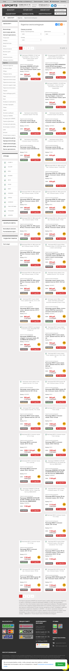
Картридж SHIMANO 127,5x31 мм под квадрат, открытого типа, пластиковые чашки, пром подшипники (30, 68)
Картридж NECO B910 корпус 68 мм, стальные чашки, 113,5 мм (55, 577)
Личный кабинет (60, 10)
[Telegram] (59, 24)
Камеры (5, 40)
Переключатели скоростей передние (10, 79)
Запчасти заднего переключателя (10, 85)
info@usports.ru (44, 5)
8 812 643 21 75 (43, 632)
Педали (5, 90)
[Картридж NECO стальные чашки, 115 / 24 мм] (55, 516)
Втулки (5, 54)
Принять (60, 664)
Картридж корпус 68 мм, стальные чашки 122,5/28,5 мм (55, 121)
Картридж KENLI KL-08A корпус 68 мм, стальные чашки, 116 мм (30, 226)
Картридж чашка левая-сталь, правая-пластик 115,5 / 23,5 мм (55, 281)
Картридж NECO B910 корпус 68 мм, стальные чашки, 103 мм (30, 577)
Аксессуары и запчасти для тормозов (10, 127)
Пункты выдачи (38, 1)
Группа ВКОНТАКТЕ (60, 643)
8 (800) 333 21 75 (24, 5)
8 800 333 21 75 (43, 637)
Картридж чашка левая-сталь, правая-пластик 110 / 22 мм (29, 390)
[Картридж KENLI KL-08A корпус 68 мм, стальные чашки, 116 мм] (30, 219)
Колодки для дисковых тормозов (10, 124)
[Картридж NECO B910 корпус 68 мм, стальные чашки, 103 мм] (30, 570)
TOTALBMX (11, 211)
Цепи (4, 129)
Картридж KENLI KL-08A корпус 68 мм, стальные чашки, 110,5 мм (30, 201)
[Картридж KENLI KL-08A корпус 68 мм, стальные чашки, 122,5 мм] (30, 245)
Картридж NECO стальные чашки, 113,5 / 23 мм (53, 416)
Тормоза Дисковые (8, 121)
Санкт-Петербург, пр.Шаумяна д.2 (22, 1)
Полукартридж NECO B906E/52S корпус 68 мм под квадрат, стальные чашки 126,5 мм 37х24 (55, 66)
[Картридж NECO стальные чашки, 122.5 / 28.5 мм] (30, 461)
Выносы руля (6, 51)
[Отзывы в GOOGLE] (60, 626)
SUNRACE (10, 202)
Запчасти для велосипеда (10, 35)
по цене (62, 48)
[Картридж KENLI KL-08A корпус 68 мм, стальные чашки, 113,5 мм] (55, 192)
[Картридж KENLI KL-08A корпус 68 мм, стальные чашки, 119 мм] (55, 219)
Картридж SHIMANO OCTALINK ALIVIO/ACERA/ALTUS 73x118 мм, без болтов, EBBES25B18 (55, 471)
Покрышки (6, 37)
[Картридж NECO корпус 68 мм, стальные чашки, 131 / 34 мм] (55, 489)
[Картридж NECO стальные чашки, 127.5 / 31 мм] (30, 435)
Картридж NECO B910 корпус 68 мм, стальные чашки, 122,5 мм (55, 390)
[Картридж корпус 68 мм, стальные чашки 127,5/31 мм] (55, 140)
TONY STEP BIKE (12, 206)
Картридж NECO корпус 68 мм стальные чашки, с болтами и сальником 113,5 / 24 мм (54, 552)
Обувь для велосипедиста (10, 146)
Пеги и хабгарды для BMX (10, 93)
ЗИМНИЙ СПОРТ (45, 10)
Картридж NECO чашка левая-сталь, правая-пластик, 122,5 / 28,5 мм (54, 364)
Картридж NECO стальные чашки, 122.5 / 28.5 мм (28, 469)
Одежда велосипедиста (10, 140)
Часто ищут (6, 244)
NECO (9, 180)
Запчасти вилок (7, 49)
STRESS (10, 197)
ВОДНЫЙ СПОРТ (11, 14)
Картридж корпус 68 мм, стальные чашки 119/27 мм (28, 121)
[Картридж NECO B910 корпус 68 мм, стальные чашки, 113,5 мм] (55, 570)
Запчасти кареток (8, 65)
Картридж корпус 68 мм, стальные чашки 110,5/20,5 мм (29, 147)
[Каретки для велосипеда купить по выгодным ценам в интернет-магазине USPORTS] (9, 5)
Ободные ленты (7, 74)
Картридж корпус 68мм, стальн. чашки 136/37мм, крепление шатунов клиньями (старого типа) (55, 311)
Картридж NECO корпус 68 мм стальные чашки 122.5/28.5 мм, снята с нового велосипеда (55, 255)
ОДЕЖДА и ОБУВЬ (28, 14)
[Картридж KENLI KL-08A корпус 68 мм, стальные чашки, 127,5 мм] (30, 273)
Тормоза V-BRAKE (8, 115)
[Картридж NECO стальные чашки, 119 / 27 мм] (30, 542)
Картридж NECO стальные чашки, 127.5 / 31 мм (28, 442)
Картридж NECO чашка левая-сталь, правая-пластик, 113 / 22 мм (30, 417)
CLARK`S (10, 162)
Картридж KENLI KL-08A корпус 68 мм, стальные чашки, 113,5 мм (55, 201)
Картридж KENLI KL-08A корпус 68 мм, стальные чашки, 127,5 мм (30, 282)
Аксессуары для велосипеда (10, 32)
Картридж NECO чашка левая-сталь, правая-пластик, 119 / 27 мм (55, 336)
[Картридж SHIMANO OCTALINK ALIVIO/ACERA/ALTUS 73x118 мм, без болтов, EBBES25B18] (55, 462)
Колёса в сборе (7, 68)
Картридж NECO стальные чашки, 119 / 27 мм (28, 550)
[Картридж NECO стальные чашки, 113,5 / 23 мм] (55, 408)
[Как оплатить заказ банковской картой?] (9, 631)
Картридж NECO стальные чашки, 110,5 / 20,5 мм (53, 442)
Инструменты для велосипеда (10, 138)
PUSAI (9, 184)
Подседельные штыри (9, 76)
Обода (5, 71)
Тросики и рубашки (8, 113)
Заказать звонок (34, 5)
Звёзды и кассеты (8, 60)
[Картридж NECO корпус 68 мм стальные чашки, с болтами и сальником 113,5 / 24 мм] (55, 543)
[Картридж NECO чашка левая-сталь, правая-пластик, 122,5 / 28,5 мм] (55, 355)
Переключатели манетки (10, 88)
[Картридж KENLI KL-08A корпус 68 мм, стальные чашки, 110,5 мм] (30, 192)
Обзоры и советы (9, 223)
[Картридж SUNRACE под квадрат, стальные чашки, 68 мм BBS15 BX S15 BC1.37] (30, 328)
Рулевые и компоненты (9, 101)
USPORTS (10, 215)
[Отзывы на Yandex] (55, 631)
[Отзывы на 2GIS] (55, 626)
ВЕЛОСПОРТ (10, 10)
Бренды (6, 156)
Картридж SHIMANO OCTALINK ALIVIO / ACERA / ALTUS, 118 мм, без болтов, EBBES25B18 (30, 499)
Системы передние (8, 104)
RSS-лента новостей (61, 646)
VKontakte (45, 613)
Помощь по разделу (26, 29)
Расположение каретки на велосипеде (10, 231)
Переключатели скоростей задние (10, 82)
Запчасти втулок (7, 57)
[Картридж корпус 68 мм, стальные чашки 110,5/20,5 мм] (30, 140)
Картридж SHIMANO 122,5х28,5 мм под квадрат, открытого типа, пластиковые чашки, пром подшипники (55, 96)
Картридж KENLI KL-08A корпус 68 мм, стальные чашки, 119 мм (55, 226)
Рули (4, 99)
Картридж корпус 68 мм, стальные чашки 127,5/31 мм (54, 147)
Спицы (5, 107)
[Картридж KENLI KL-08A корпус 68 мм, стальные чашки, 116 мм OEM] (55, 166)
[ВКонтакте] (56, 24)
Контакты (63, 1)
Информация (55, 1)
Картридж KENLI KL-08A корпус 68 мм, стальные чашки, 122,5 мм (30, 254)
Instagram (53, 613)
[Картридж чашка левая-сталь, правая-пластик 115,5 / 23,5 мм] (55, 273)
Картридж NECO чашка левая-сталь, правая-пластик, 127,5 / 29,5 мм (29, 310)
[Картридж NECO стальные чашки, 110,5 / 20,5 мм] (55, 435)
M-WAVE (10, 175)
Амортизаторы (7, 43)
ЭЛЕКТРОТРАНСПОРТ (45, 14)
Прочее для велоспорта (10, 149)
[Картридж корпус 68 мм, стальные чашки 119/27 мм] (30, 113)
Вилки (4, 46)
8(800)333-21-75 (28, 613)
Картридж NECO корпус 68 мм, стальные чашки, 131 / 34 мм (55, 497)
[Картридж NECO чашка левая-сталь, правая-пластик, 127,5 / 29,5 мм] (30, 300)
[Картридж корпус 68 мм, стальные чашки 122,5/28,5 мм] (55, 113)
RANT (9, 189)
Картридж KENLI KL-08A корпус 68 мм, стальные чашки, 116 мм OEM (55, 175)
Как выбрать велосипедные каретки (10, 228)
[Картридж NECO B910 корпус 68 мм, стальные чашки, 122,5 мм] (55, 382)
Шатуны (5, 132)
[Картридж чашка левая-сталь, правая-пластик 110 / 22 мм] (30, 382)
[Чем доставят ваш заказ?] (26, 631)
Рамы (4, 96)
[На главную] (4, 18)
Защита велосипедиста (10, 143)
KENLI (9, 171)
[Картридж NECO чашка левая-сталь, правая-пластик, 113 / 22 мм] (30, 408)
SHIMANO (10, 193)
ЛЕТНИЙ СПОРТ (28, 10)
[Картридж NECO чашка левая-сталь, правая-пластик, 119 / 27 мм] (55, 328)
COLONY (10, 166)
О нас (4, 1)
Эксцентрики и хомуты (9, 135)
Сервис (46, 1)
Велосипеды (7, 29)
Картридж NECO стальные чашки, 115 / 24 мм (53, 523)
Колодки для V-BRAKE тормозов (10, 118)
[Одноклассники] (61, 24)
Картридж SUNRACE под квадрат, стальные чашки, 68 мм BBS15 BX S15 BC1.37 (29, 338)
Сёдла (4, 110)
